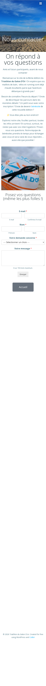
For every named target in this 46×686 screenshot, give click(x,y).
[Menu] (40, 3)
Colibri (32, 637)
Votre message (23, 248)
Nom (23, 224)
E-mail (23, 211)
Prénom (12, 233)
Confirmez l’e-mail (34, 220)
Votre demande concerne (23, 238)
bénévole (35, 106)
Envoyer (23, 274)
